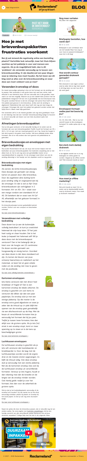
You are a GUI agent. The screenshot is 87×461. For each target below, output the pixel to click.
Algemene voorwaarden (68, 456)
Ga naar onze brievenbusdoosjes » (14, 213)
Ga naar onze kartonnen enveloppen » (15, 336)
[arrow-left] (3, 7)
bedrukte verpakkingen (35, 411)
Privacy (81, 456)
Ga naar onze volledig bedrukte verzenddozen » (18, 273)
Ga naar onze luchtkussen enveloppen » (15, 402)
